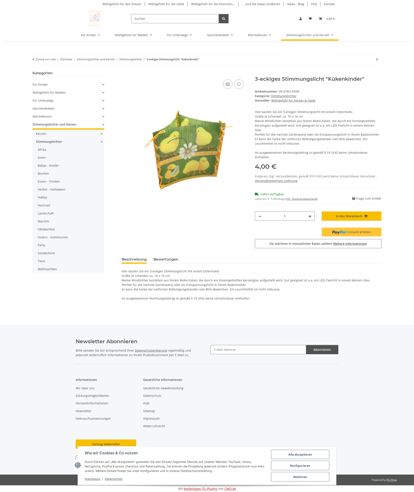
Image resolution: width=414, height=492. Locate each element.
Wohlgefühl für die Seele (166, 4)
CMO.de (230, 489)
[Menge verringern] (260, 216)
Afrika (42, 149)
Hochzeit (44, 205)
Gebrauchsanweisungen (93, 418)
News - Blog (295, 4)
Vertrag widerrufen (106, 444)
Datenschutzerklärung (151, 350)
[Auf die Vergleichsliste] (227, 84)
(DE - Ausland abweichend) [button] (301, 199)
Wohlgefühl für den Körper (121, 4)
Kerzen (41, 134)
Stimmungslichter (283, 96)
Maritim (43, 221)
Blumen (43, 173)
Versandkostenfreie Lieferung (276, 181)
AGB (146, 403)
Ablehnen (300, 477)
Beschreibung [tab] (134, 259)
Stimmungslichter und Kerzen (54, 124)
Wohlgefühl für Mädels (49, 92)
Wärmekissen (42, 116)
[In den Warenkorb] (125, 73)
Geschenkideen (44, 108)
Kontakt (329, 4)
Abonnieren (322, 350)
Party (41, 245)
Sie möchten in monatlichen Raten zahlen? (318, 244)
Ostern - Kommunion (53, 237)
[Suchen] (224, 18)
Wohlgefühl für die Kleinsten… (213, 4)
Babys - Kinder (48, 165)
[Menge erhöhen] (310, 216)
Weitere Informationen (350, 244)
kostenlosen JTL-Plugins (201, 489)
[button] (300, 18)
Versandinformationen (92, 403)
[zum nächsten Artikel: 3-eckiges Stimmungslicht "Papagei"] (377, 59)
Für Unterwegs (43, 100)
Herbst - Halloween (51, 189)
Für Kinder (40, 84)
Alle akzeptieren (300, 454)
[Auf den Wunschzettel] (239, 84)
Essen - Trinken (49, 181)
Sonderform (46, 253)
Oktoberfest (46, 229)
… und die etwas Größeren (261, 4)
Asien (42, 157)
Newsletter (83, 411)
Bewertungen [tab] (166, 259)
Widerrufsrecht (154, 426)
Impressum (92, 479)
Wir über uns (85, 388)
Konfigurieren (300, 465)
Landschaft (46, 213)
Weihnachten (47, 269)
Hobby (42, 197)
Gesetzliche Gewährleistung (163, 388)
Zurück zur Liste (46, 59)
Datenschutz (114, 479)
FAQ (314, 4)
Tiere (41, 261)
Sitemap (149, 411)
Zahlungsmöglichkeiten (92, 396)
